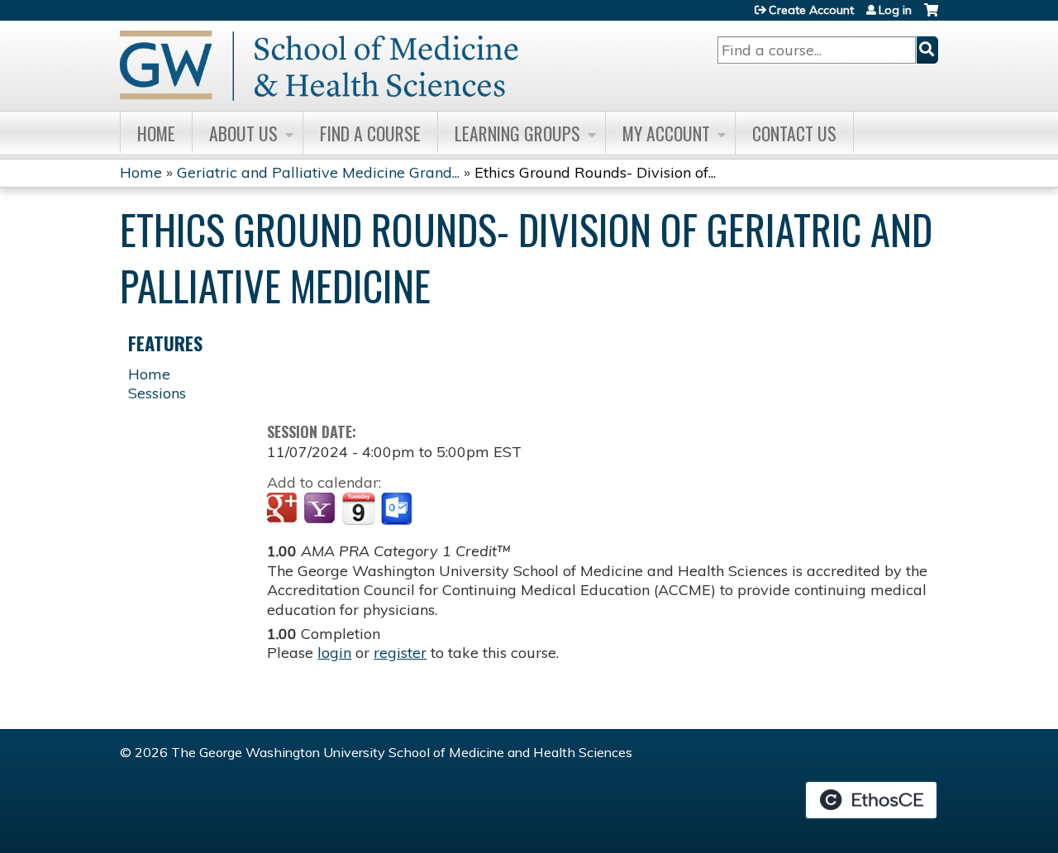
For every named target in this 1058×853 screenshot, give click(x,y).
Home (156, 133)
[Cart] (931, 16)
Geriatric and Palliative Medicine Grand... (318, 172)
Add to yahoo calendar (321, 509)
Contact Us (794, 133)
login (334, 652)
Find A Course (370, 133)
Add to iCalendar (358, 508)
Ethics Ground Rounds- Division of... (595, 172)
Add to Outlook (398, 509)
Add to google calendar (284, 509)
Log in (895, 10)
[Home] (319, 66)
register (400, 652)
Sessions (157, 393)
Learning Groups (517, 133)
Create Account (811, 10)
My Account (666, 133)
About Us (243, 133)
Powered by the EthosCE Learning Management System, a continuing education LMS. (871, 800)
